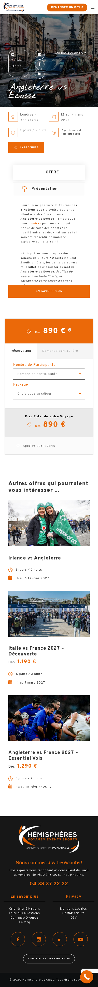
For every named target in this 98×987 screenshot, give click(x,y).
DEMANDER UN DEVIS (67, 7)
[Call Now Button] (86, 976)
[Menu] (91, 7)
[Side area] (40, 7)
